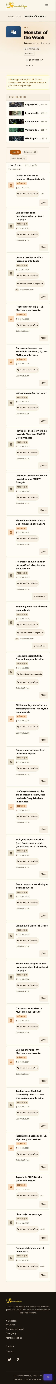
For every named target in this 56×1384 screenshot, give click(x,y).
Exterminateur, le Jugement (31, 284)
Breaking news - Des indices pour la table (31, 608)
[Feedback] (47, 1377)
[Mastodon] (18, 1359)
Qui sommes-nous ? (15, 1329)
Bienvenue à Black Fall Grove (32, 925)
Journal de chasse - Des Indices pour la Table (29, 259)
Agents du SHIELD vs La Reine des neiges (29, 1179)
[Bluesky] (9, 1359)
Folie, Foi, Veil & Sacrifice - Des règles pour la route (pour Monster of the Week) (31, 843)
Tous (15, 152)
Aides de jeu (18, 158)
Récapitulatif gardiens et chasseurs (30, 1250)
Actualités (10, 1324)
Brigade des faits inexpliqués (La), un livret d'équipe (30, 216)
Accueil (11, 16)
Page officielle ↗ (34, 60)
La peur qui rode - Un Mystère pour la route (28, 1051)
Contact (9, 1351)
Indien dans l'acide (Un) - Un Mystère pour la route (31, 1137)
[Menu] (46, 5)
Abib (42, 194)
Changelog (11, 1333)
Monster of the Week (29, 194)
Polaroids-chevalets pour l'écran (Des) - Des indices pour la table (30, 565)
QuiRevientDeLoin (22, 240)
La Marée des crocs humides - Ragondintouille (30, 177)
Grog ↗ (29, 65)
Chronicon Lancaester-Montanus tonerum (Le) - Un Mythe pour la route (31, 351)
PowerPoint (41, 596)
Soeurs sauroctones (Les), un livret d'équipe (31, 752)
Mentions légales (14, 1338)
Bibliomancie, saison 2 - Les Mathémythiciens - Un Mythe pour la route (32, 709)
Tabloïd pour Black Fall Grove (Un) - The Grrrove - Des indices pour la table (30, 1094)
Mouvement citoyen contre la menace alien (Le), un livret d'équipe (32, 967)
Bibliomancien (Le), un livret (31, 393)
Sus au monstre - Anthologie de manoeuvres (32, 886)
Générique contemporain (31, 674)
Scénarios (30, 152)
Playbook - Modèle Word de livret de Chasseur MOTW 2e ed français (31, 434)
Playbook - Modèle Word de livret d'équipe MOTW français (31, 479)
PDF (44, 202)
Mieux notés (31, 165)
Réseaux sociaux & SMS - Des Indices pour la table (30, 657)
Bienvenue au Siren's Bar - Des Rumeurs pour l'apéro (30, 522)
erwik (42, 1229)
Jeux (19, 16)
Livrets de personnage (29, 1214)
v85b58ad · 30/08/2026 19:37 (28, 1379)
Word (44, 465)
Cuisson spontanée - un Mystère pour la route (29, 1010)
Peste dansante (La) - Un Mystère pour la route (29, 308)
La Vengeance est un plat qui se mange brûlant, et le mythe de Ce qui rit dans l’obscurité (30, 796)
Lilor (42, 1195)
